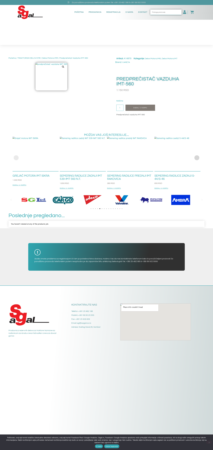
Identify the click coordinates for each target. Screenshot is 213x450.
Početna (79, 12)
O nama (129, 12)
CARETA (126, 62)
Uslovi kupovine (111, 446)
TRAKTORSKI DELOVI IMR (29, 58)
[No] (209, 442)
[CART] (191, 12)
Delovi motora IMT (169, 59)
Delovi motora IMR (50, 58)
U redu (99, 446)
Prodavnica (95, 12)
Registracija (113, 12)
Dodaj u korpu (140, 108)
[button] (63, 67)
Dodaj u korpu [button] (19, 185)
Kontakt (142, 12)
